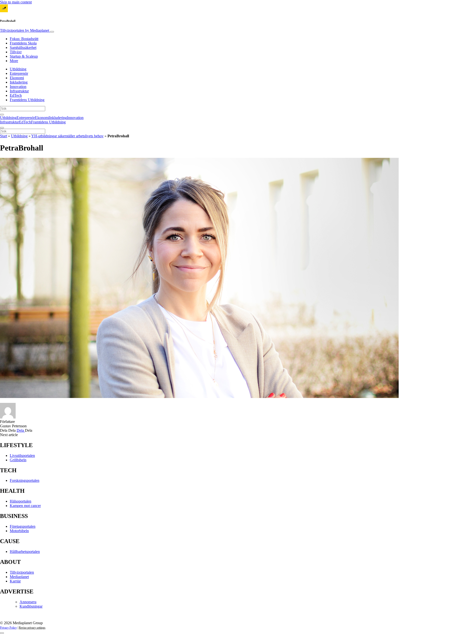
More (14, 61)
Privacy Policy (8, 627)
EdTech (16, 95)
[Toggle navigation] (52, 31)
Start (3, 136)
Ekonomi (17, 78)
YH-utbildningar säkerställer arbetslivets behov (67, 136)
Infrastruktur (19, 91)
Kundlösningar (31, 606)
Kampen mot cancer (25, 506)
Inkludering (19, 82)
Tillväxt (15, 52)
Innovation (18, 87)
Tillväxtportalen (24, 30)
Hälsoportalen (20, 501)
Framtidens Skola (23, 43)
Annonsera (28, 602)
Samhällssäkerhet (23, 47)
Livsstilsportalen (22, 455)
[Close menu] (2, 128)
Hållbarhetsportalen (25, 551)
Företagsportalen (22, 526)
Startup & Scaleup (24, 56)
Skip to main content (16, 2)
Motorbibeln (19, 531)
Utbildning (18, 69)
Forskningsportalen (24, 480)
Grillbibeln (18, 460)
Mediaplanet (19, 577)
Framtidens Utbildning (27, 100)
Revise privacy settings (32, 627)
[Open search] (2, 114)
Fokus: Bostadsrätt (24, 39)
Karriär (15, 581)
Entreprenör (19, 73)
